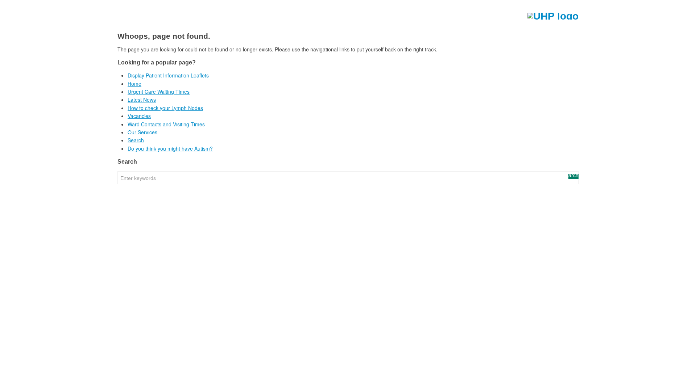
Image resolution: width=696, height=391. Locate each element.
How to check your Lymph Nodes (165, 108)
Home (134, 83)
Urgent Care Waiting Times (159, 91)
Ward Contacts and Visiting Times (166, 124)
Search (136, 140)
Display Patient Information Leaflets (168, 75)
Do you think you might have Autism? (170, 148)
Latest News (142, 99)
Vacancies (139, 115)
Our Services (142, 132)
